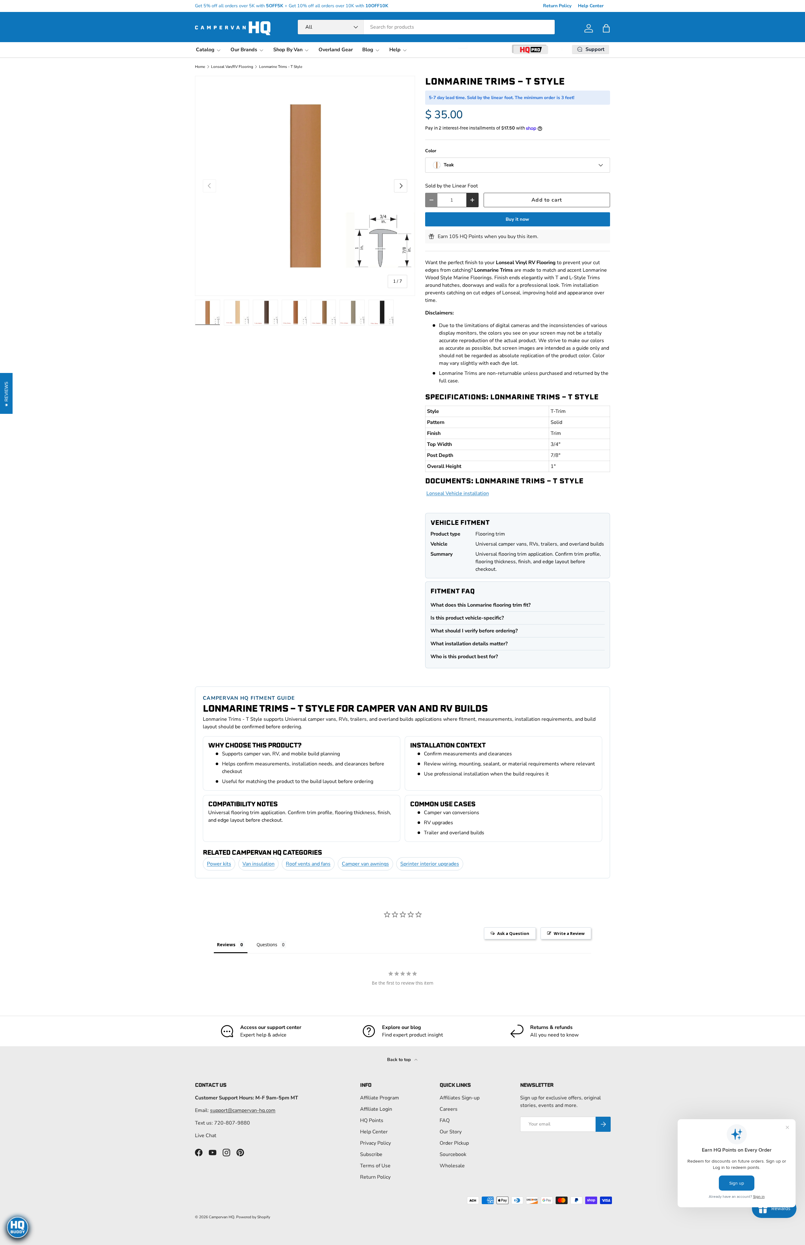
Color (430, 151)
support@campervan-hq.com (242, 1110)
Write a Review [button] (569, 933)
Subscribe (371, 1154)
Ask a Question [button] (513, 933)
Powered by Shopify (253, 1217)
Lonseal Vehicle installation (457, 493)
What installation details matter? (469, 643)
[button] (606, 28)
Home (200, 67)
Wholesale (452, 1165)
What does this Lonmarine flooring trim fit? (480, 605)
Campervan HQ (221, 1217)
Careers (449, 1109)
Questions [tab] (267, 945)
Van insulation (258, 863)
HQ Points (371, 1120)
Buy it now (517, 219)
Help (395, 49)
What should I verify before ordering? (474, 630)
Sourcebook (453, 1154)
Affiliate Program (379, 1097)
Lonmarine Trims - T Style (280, 67)
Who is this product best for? (464, 656)
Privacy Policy (375, 1143)
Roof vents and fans (308, 863)
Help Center (591, 6)
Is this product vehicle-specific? (467, 617)
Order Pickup (454, 1143)
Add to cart (546, 199)
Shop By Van (288, 49)
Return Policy (557, 6)
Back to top (399, 1060)
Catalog (205, 49)
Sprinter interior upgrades (429, 863)
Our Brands (243, 49)
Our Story (451, 1131)
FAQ (445, 1120)
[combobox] (426, 27)
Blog (367, 49)
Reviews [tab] (226, 945)
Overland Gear (336, 49)
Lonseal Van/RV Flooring (232, 67)
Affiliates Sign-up (460, 1097)
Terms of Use (375, 1165)
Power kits (219, 863)
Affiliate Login (376, 1109)
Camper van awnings (365, 863)
